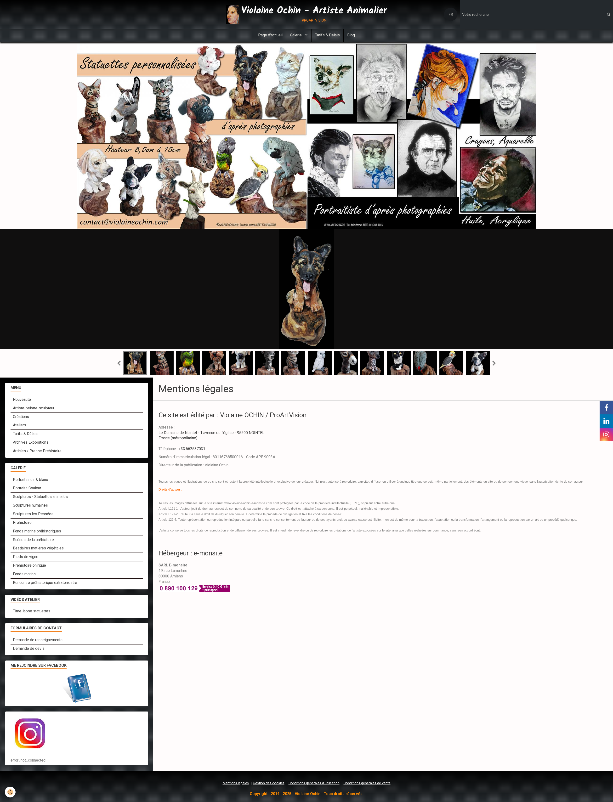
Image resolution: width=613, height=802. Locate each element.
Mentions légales (236, 783)
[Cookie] (10, 792)
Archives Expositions (30, 442)
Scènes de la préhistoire (33, 539)
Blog (351, 35)
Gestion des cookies (268, 783)
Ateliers (19, 425)
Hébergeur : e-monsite (190, 553)
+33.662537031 (192, 448)
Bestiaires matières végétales (38, 548)
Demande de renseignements (37, 640)
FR (450, 14)
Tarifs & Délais (327, 35)
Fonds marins (24, 574)
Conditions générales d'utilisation (314, 783)
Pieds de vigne (25, 556)
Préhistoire (22, 522)
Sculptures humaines (30, 505)
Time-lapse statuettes (31, 611)
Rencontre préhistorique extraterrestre (45, 582)
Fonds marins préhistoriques (37, 531)
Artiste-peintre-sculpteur (33, 408)
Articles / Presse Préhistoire (37, 451)
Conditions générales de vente (367, 783)
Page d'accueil (270, 35)
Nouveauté (22, 399)
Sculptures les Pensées (33, 514)
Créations (21, 416)
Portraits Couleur (27, 488)
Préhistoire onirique (29, 565)
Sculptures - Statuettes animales (40, 496)
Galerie (296, 35)
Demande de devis (29, 648)
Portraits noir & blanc (30, 479)
